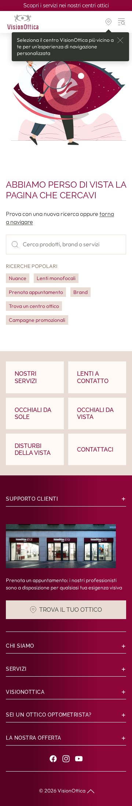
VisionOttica (71, 790)
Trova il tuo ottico (70, 609)
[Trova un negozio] (108, 22)
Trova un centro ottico (34, 306)
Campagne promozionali (37, 320)
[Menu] (121, 22)
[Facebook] (53, 758)
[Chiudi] (120, 40)
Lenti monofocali (56, 278)
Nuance (17, 278)
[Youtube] (78, 758)
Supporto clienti (32, 499)
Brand (80, 292)
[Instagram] (66, 758)
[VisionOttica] (22, 22)
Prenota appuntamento (36, 292)
